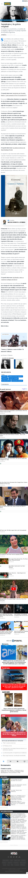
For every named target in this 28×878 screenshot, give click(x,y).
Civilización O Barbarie (17, 380)
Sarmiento (4, 376)
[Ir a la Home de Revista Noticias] (7, 4)
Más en (8, 641)
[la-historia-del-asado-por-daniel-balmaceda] (7, 364)
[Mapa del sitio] (19, 857)
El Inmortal (4, 378)
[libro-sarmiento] (20, 364)
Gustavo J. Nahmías (13, 378)
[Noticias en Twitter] (13, 857)
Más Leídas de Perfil (7, 811)
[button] (25, 45)
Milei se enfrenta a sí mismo (16, 222)
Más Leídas (4, 777)
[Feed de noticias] (16, 857)
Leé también (11, 220)
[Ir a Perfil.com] (25, 0)
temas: (3, 374)
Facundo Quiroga (6, 380)
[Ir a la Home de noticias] (14, 853)
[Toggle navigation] (2, 4)
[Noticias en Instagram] (8, 857)
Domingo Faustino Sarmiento (15, 376)
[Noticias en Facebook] (11, 857)
